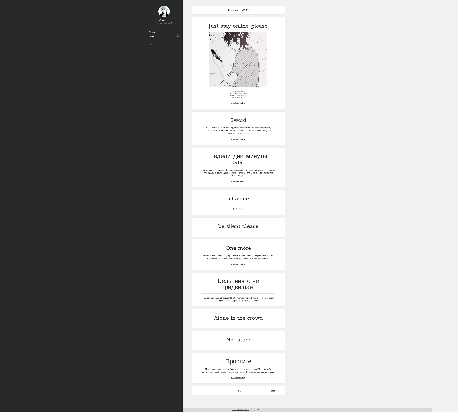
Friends (152, 32)
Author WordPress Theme (240, 410)
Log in (150, 45)
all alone (238, 198)
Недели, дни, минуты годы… (238, 159)
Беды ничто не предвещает (238, 284)
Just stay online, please (238, 26)
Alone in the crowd (238, 318)
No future (238, 339)
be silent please (238, 226)
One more (238, 248)
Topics (151, 36)
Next (273, 390)
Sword (238, 120)
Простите (238, 361)
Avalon (164, 20)
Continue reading (238, 103)
